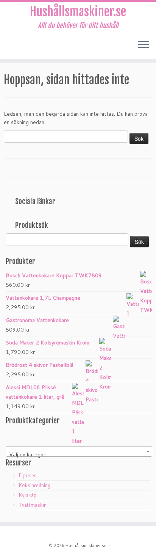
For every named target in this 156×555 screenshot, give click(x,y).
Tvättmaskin (33, 505)
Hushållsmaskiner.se (78, 11)
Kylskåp (28, 495)
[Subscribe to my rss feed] (8, 47)
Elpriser (27, 475)
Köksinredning (34, 485)
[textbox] (79, 454)
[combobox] (79, 451)
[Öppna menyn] (143, 45)
